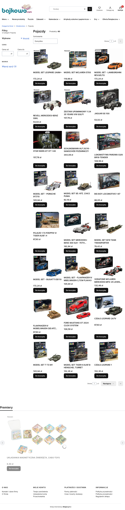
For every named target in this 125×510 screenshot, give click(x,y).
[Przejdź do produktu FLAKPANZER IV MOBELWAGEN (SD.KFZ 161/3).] (47, 309)
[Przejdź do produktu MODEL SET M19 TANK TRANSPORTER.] (108, 223)
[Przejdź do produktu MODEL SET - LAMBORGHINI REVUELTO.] (108, 59)
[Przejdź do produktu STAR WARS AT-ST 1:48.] (47, 140)
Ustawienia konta (40, 494)
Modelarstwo (20, 26)
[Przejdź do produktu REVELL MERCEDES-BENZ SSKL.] (47, 100)
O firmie (5, 494)
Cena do (21, 49)
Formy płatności (70, 491)
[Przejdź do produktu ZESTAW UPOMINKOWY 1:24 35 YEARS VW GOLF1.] (78, 98)
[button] (90, 9)
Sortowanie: (38, 36)
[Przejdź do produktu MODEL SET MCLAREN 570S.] (78, 59)
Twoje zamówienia (40, 491)
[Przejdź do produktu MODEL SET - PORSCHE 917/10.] (47, 180)
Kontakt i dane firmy (10, 491)
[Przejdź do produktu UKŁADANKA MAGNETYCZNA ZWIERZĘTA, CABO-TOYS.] (37, 435)
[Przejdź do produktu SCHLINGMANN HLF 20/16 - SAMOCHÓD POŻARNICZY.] (78, 138)
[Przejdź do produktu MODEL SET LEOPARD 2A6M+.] (47, 59)
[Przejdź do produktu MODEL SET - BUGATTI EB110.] (47, 266)
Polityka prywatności (104, 491)
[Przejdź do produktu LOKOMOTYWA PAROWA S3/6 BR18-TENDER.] (108, 141)
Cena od (5, 49)
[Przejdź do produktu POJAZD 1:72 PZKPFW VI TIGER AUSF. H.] (47, 220)
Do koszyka (40, 83)
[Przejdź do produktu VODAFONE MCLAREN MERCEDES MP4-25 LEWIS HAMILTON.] (108, 266)
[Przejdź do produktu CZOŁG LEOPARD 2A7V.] (108, 305)
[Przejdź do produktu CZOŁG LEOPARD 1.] (108, 352)
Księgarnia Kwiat (7, 26)
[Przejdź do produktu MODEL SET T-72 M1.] (47, 352)
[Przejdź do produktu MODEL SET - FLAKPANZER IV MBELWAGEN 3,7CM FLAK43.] (78, 265)
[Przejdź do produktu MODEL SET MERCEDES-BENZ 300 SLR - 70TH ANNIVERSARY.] (78, 223)
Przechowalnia (39, 496)
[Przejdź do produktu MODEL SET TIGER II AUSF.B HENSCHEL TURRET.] (78, 352)
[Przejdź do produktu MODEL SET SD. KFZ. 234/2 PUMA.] (78, 180)
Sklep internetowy (60, 507)
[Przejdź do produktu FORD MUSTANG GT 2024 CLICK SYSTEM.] (78, 307)
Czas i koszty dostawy (73, 494)
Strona (106, 41)
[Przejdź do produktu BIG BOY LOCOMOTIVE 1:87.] (108, 180)
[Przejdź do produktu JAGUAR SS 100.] (108, 99)
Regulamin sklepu (103, 496)
